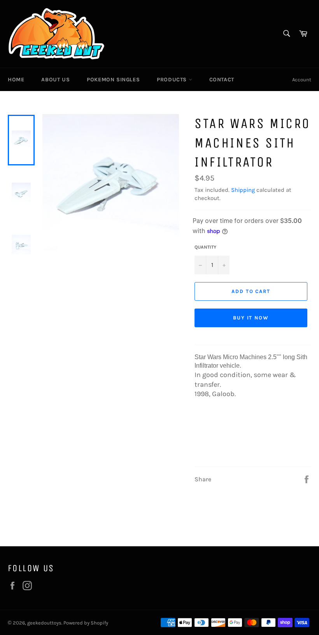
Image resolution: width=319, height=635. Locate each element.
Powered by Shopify (85, 623)
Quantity (205, 247)
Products (172, 79)
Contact (221, 79)
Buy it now (251, 318)
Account (301, 79)
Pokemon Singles (113, 79)
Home (16, 79)
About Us (55, 79)
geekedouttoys (44, 623)
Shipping (243, 189)
